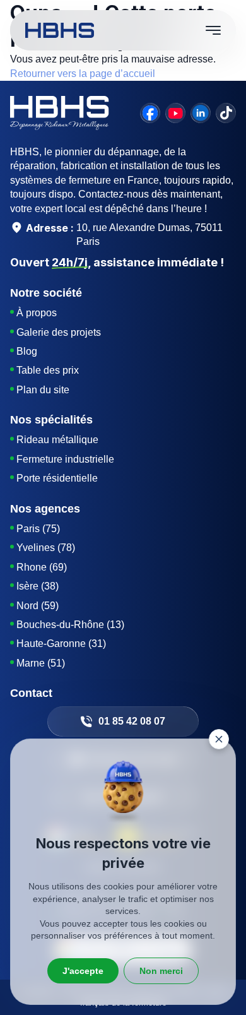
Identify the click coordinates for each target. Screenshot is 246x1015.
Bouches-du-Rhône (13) (70, 624)
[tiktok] (226, 113)
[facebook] (150, 113)
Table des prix (47, 370)
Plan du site (42, 389)
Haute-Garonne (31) (61, 643)
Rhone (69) (41, 567)
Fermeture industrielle (65, 459)
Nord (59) (37, 605)
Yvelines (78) (45, 547)
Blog (26, 351)
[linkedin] (200, 113)
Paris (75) (38, 528)
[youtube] (175, 113)
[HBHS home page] (59, 30)
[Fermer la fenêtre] (219, 739)
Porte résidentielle (57, 478)
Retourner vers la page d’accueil (82, 73)
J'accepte (82, 971)
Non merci (161, 971)
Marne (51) (40, 663)
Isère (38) (37, 586)
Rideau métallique (57, 439)
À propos (36, 312)
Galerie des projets (58, 332)
